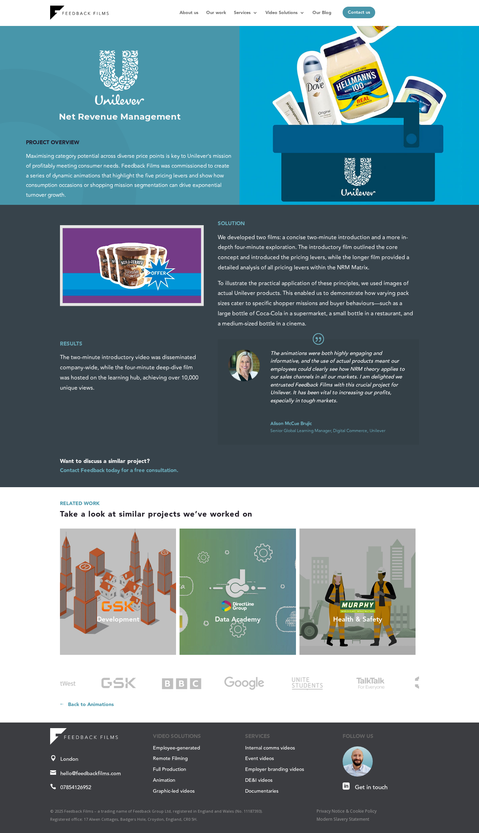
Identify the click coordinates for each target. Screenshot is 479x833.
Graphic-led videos (174, 791)
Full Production (169, 769)
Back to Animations (91, 704)
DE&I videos (258, 780)
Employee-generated (176, 748)
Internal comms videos (270, 748)
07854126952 (75, 788)
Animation (164, 780)
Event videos (259, 759)
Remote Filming (170, 759)
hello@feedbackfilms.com (90, 774)
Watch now (359, 647)
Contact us (359, 12)
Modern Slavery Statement (343, 819)
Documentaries (261, 791)
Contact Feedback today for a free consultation (118, 470)
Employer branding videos (274, 769)
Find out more (119, 647)
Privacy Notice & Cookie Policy (347, 811)
